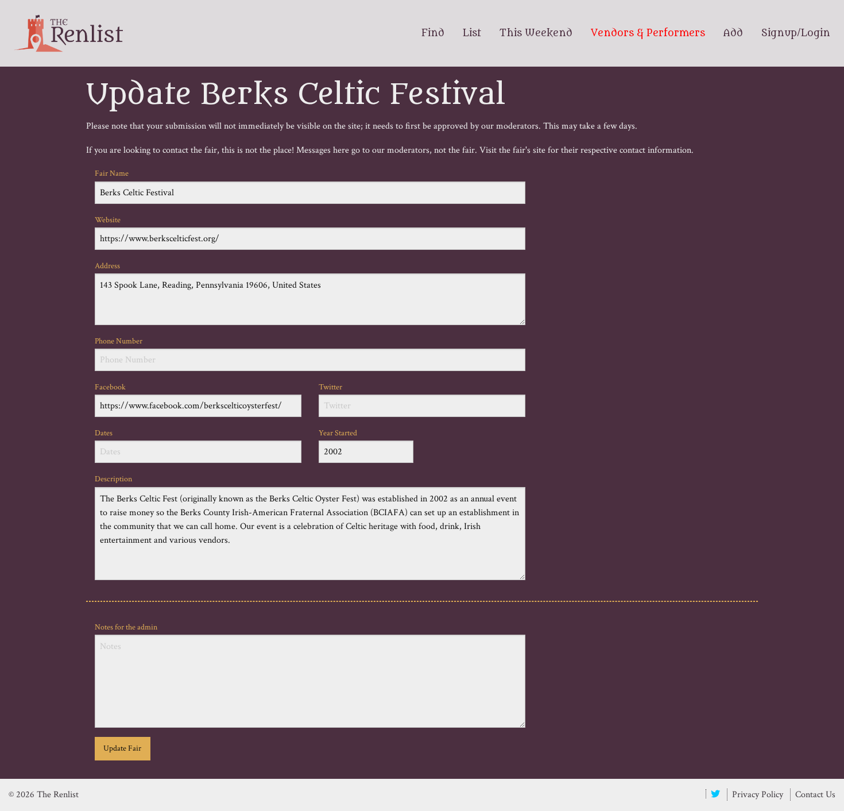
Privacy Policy (757, 795)
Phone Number (118, 341)
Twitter (330, 387)
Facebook (110, 387)
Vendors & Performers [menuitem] (648, 33)
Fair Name (112, 173)
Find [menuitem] (432, 33)
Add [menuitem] (733, 33)
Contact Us (815, 795)
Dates (104, 433)
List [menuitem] (472, 33)
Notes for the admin (126, 627)
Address (107, 266)
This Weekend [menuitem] (536, 33)
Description (113, 479)
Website (108, 220)
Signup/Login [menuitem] (795, 33)
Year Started (338, 433)
